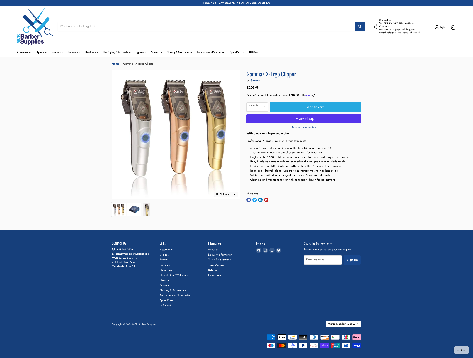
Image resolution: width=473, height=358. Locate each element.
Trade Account (216, 265)
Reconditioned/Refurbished (210, 52)
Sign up (352, 260)
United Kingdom (342, 324)
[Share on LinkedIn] (260, 200)
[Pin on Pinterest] (266, 200)
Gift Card (253, 52)
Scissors (155, 52)
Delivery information (220, 254)
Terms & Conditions (219, 259)
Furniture (73, 52)
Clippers (40, 52)
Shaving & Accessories (178, 52)
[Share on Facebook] (248, 200)
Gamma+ (256, 80)
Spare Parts (236, 52)
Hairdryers (90, 52)
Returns (212, 270)
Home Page (215, 275)
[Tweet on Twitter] (254, 200)
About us (213, 249)
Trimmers (56, 52)
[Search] (360, 26)
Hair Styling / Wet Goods (116, 52)
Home (115, 64)
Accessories (22, 52)
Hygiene (140, 52)
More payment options (304, 127)
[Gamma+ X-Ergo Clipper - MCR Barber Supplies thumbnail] (118, 209)
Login (442, 27)
